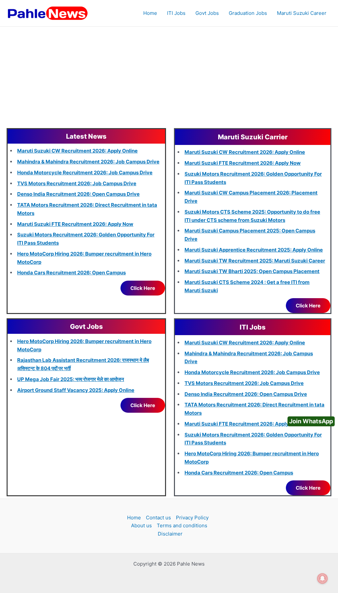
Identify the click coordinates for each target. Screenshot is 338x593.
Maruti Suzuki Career (301, 13)
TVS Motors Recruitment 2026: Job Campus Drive (76, 183)
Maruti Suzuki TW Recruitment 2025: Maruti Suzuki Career (255, 261)
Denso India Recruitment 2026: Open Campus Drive (78, 194)
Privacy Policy (192, 517)
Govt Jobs (207, 13)
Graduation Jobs (248, 13)
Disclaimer (170, 534)
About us (141, 525)
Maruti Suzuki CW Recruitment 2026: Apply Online (77, 151)
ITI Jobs (176, 13)
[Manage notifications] (322, 578)
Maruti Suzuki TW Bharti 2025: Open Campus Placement (252, 271)
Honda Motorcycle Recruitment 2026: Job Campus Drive (84, 172)
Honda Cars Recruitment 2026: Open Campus (71, 272)
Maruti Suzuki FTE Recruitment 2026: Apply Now (75, 224)
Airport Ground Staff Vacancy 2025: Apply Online (75, 390)
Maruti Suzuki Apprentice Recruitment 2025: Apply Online (254, 250)
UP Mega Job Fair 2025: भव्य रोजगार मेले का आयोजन (70, 379)
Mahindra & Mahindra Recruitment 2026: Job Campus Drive (88, 161)
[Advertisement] (169, 76)
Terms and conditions (182, 525)
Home (150, 13)
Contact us (158, 517)
